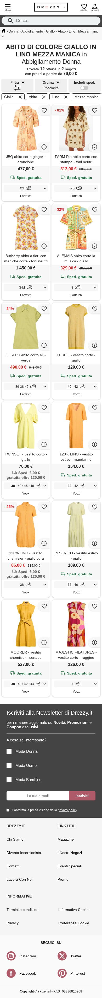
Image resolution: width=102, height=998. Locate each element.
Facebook (27, 973)
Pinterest (77, 973)
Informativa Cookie (73, 909)
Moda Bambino (28, 779)
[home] (3, 31)
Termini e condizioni (23, 909)
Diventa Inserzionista (24, 853)
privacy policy (67, 810)
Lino (55, 97)
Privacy (13, 923)
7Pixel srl (44, 991)
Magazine (66, 839)
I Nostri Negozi (70, 853)
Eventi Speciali (70, 866)
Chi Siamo (15, 839)
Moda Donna (26, 751)
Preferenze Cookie (73, 923)
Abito (33, 97)
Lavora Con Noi (19, 879)
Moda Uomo (26, 765)
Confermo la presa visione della (44, 810)
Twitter (75, 956)
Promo (63, 879)
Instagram (27, 956)
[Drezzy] (51, 7)
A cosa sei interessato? (26, 740)
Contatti (13, 866)
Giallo (9, 97)
